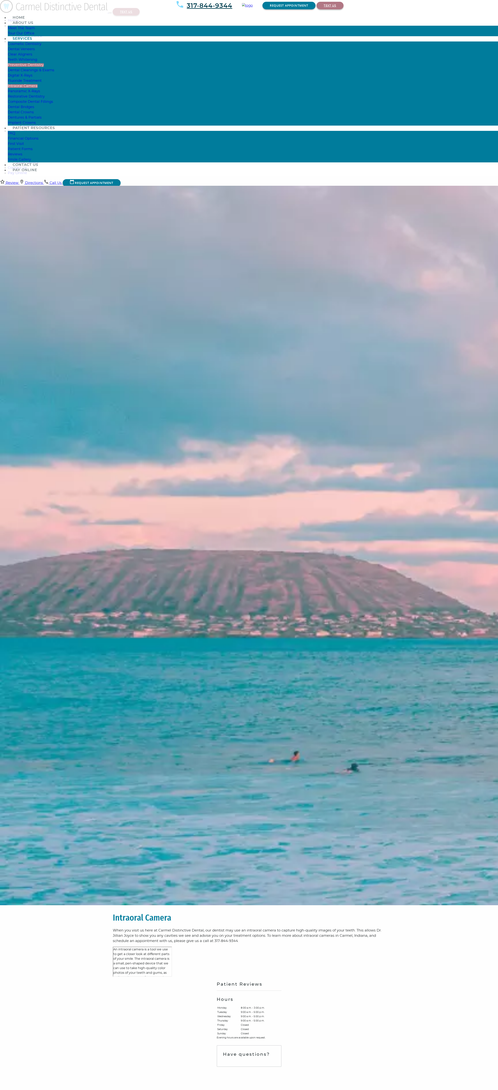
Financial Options (23, 138)
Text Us (330, 6)
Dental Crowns (21, 112)
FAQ (11, 133)
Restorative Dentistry (26, 96)
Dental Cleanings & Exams (31, 70)
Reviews (15, 154)
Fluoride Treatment (25, 81)
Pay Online (25, 170)
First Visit (16, 144)
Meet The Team (21, 28)
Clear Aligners (20, 54)
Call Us (56, 183)
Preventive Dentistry (26, 65)
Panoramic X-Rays (24, 91)
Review (12, 183)
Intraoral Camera (23, 86)
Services (22, 39)
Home (19, 17)
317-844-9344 (209, 6)
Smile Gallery (19, 159)
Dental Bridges (21, 107)
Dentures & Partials (25, 117)
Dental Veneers (21, 49)
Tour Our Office (21, 33)
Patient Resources (34, 128)
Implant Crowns (22, 123)
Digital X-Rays (20, 75)
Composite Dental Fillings (30, 102)
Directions (34, 183)
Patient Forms (20, 149)
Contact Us (25, 165)
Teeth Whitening (22, 60)
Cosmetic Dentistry (24, 44)
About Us (23, 23)
